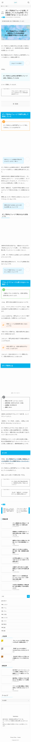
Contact (19, 737)
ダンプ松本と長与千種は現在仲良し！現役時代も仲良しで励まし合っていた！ (19, 483)
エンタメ (5, 604)
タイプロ (5, 617)
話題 (3, 17)
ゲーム (4, 607)
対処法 (4, 624)
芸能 (4, 627)
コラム (4, 611)
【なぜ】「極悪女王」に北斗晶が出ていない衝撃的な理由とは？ (19, 493)
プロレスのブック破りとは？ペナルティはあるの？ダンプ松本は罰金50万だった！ (19, 92)
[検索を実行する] (28, 596)
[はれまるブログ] (15, 2)
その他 (4, 614)
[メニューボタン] (2, 2)
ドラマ (4, 621)
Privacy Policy (13, 737)
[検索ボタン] (28, 2)
